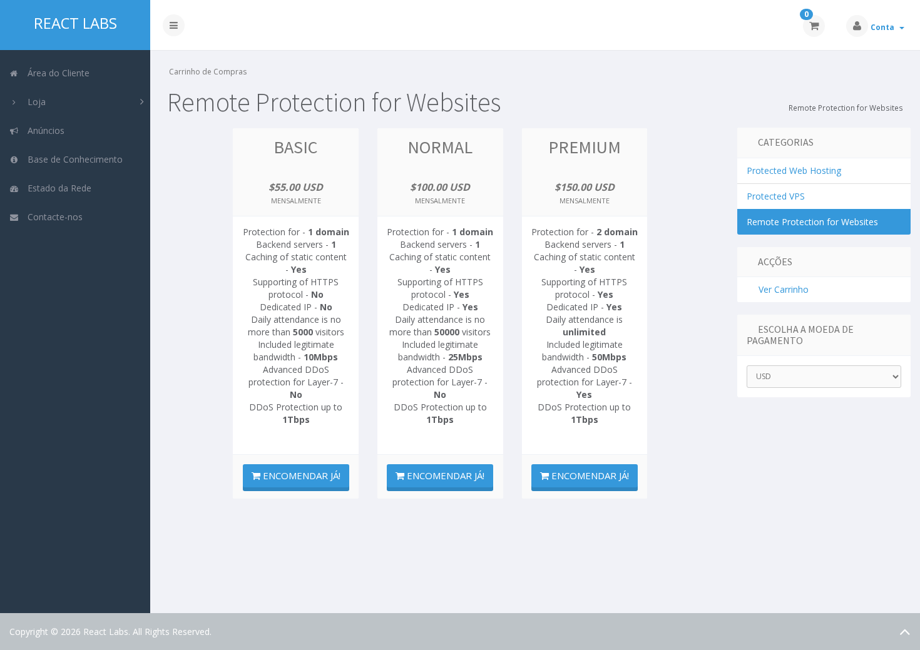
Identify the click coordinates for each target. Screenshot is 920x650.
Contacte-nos (53, 217)
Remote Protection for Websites (812, 222)
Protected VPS (776, 196)
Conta (884, 27)
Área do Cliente (56, 73)
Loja (34, 102)
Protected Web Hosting (794, 170)
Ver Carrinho (781, 289)
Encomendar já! (300, 475)
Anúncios (43, 130)
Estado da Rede (57, 188)
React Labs (75, 23)
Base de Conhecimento (73, 159)
